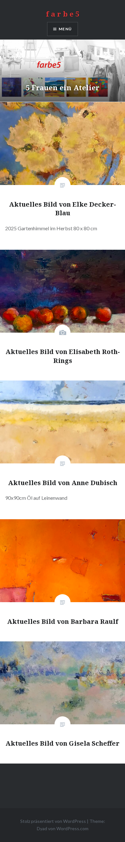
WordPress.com (72, 828)
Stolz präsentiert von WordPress (53, 821)
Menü (65, 28)
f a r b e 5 (62, 13)
